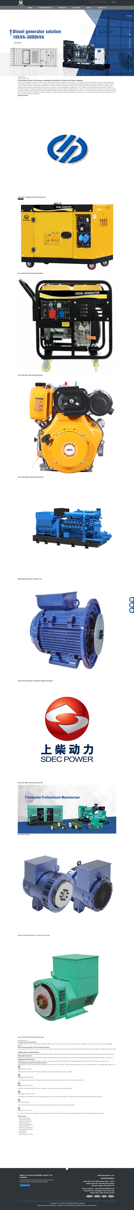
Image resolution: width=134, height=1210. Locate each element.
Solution (76, 7)
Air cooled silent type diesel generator (30, 273)
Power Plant (41, 1205)
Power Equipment (50, 1205)
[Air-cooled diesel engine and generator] (67, 426)
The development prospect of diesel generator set (32, 1063)
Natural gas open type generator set (30, 579)
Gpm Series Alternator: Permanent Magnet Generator (35, 681)
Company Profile (45, 7)
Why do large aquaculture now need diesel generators (33, 1047)
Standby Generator (81, 1205)
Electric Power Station (24, 1117)
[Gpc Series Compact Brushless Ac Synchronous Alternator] (67, 884)
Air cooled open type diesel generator (30, 375)
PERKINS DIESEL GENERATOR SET (28, 1052)
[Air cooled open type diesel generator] (67, 324)
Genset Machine (23, 1131)
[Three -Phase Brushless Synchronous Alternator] (67, 986)
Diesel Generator (69, 1205)
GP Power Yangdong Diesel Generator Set (32, 197)
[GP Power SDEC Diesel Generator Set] (67, 732)
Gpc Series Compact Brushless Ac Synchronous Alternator (34, 935)
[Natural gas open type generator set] (67, 528)
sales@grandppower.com (105, 1175)
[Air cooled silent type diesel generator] (67, 235)
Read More (20, 199)
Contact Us (102, 7)
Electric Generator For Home (26, 1127)
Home (30, 7)
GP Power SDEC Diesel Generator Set (30, 783)
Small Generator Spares (25, 1119)
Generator (60, 1205)
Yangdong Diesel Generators (26, 1059)
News (89, 7)
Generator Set (22, 1132)
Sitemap (81, 1203)
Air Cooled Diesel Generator (26, 1129)
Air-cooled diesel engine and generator (31, 477)
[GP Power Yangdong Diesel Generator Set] (67, 145)
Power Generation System (25, 1121)
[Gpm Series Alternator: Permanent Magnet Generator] (67, 630)
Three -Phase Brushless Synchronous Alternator (31, 1037)
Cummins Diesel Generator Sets (27, 1042)
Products (62, 7)
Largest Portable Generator (25, 1124)
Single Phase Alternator (24, 1126)
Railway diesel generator (25, 1056)
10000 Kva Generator (24, 1122)
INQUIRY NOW (25, 1185)
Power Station (92, 1205)
